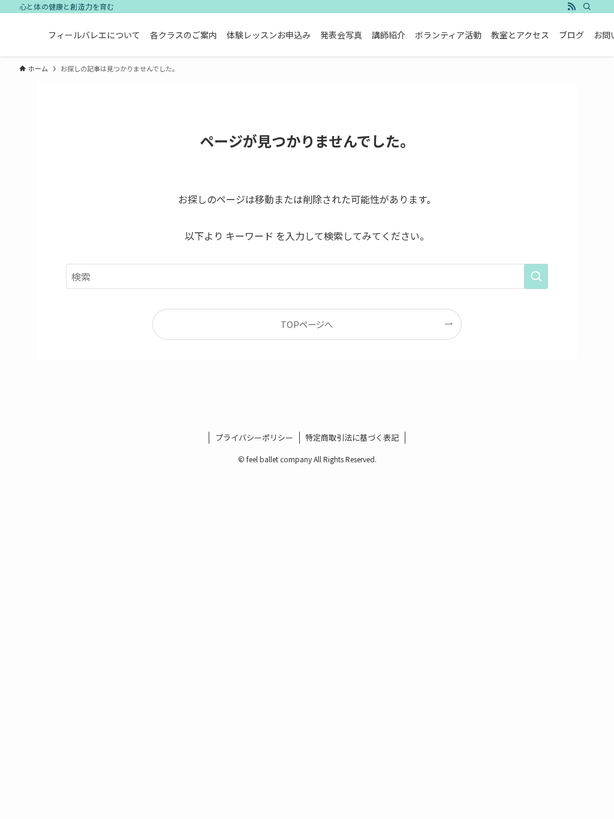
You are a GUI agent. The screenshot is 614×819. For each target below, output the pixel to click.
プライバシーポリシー (254, 437)
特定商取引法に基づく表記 (352, 437)
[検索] (587, 6)
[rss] (571, 6)
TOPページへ (307, 324)
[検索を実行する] (536, 276)
